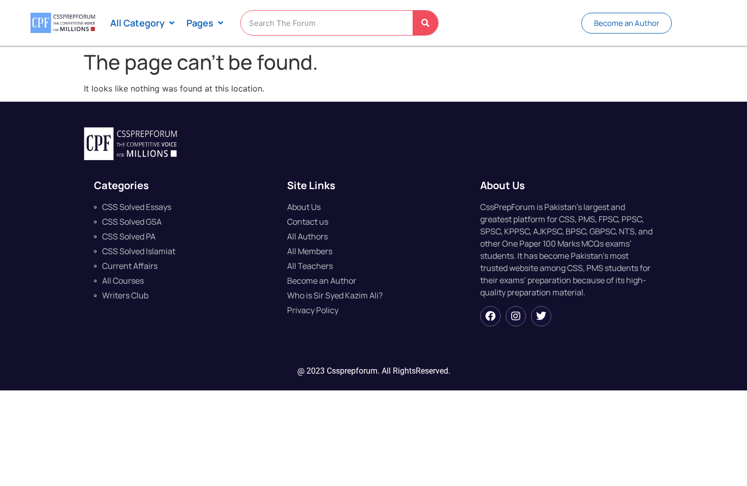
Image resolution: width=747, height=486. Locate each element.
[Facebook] (490, 316)
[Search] (425, 23)
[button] (143, 23)
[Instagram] (516, 316)
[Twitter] (541, 316)
